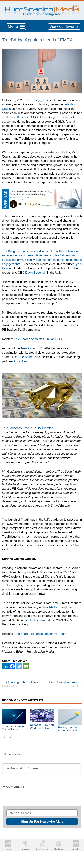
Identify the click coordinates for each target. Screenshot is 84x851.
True (46, 100)
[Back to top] (77, 833)
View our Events (64, 26)
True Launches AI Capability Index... (13, 728)
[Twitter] (19, 666)
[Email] (26, 666)
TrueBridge (34, 100)
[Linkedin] (5, 666)
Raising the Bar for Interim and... (69, 729)
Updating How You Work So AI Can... (42, 726)
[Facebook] (12, 666)
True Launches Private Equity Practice (27, 428)
